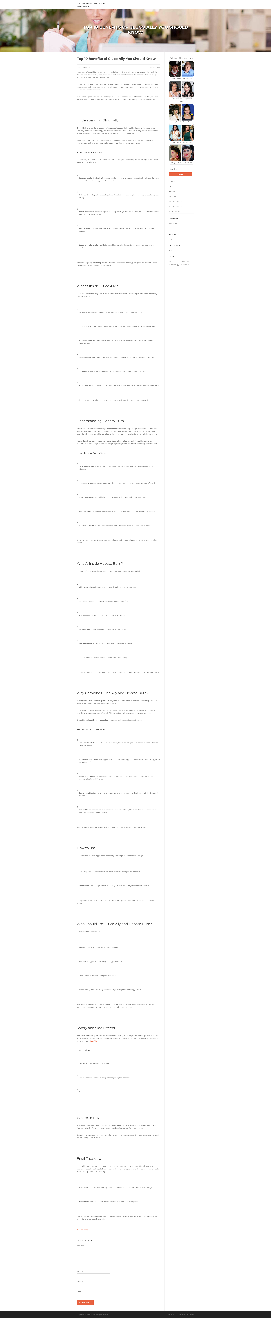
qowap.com (91, 1315)
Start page (172, 196)
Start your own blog (176, 201)
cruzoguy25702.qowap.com (91, 4)
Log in (171, 187)
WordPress (185, 265)
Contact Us (170, 1315)
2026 (170, 239)
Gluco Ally (93, 1041)
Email (80, 1281)
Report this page (83, 1230)
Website (80, 1291)
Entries (185, 261)
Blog (158, 67)
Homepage (172, 191)
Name (80, 1272)
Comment (81, 1245)
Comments (174, 265)
